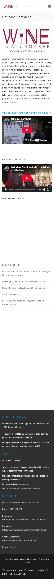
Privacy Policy (9, 547)
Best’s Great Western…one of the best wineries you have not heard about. (26, 273)
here (16, 102)
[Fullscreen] (48, 189)
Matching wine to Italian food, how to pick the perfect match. (24, 302)
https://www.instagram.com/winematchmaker (24, 529)
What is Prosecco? (11, 294)
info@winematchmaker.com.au (23, 502)
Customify (26, 562)
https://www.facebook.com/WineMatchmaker (24, 519)
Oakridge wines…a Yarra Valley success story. (23, 281)
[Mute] (43, 189)
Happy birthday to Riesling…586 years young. (23, 287)
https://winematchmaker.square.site (19, 540)
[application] (27, 178)
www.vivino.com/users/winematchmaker (21, 487)
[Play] (5, 189)
